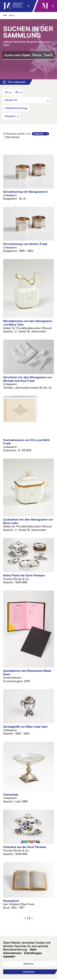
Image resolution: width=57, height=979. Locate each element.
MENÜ (11, 15)
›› (32, 918)
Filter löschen (12, 136)
